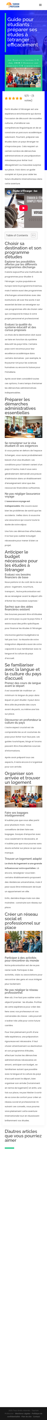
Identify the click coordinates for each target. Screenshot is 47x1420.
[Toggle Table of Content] (32, 235)
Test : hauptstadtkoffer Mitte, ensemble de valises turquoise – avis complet (22, 1189)
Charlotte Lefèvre (23, 60)
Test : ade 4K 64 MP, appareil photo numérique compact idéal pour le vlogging (23, 1269)
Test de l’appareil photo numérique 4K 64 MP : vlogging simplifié (20, 1349)
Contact (36, 1416)
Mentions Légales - (23, 1413)
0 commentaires (31, 66)
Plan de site (26, 1416)
